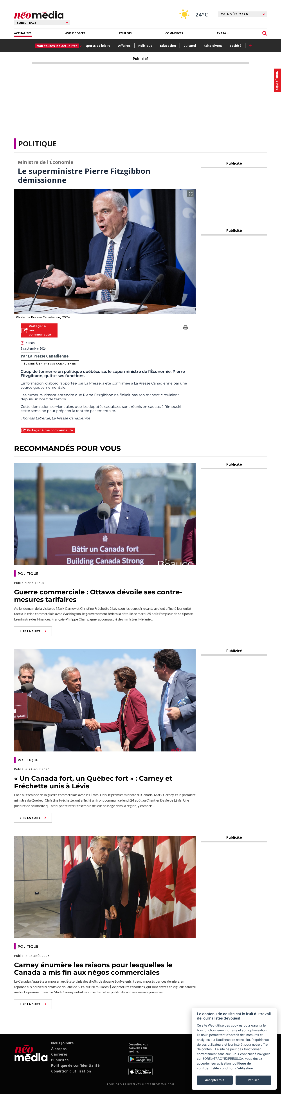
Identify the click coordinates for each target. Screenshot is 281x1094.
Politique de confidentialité (75, 1065)
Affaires (124, 46)
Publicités (59, 1060)
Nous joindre (62, 1043)
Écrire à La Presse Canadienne (50, 363)
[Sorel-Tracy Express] (31, 1059)
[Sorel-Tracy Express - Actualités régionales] (38, 15)
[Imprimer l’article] (185, 328)
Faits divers (213, 46)
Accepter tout (214, 1080)
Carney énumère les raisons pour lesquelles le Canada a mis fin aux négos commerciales (93, 969)
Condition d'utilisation (71, 1071)
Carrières (59, 1054)
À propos (59, 1048)
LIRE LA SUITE (30, 631)
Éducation (168, 46)
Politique (145, 46)
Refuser (253, 1080)
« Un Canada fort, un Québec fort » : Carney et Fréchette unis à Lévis (93, 782)
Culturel (190, 46)
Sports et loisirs (97, 46)
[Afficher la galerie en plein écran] (191, 194)
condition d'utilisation (236, 1068)
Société (235, 46)
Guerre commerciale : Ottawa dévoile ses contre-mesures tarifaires (98, 596)
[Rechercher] (264, 33)
